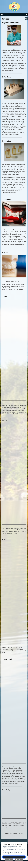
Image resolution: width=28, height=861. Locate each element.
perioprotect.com (10, 827)
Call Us (9, 859)
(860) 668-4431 (18, 835)
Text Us (19, 859)
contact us (7, 835)
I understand (14, 857)
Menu (2, 14)
